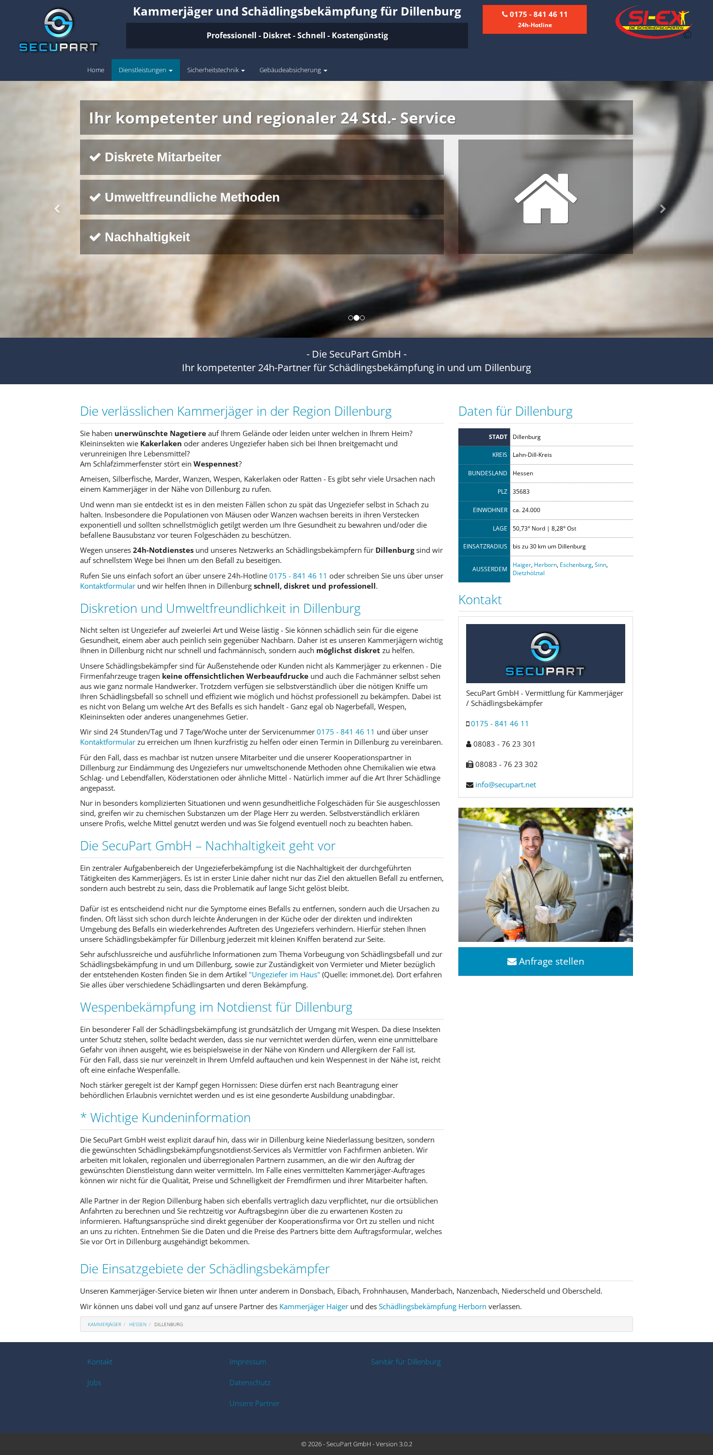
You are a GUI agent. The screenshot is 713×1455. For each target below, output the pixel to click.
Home (95, 69)
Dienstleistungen (143, 69)
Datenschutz (250, 1382)
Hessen (137, 1324)
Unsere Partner (254, 1403)
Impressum (247, 1361)
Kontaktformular (107, 586)
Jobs (94, 1382)
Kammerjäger (104, 1324)
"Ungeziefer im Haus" (284, 974)
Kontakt (100, 1361)
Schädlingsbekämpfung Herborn (432, 1306)
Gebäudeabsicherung (291, 69)
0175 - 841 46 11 (298, 575)
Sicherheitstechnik (213, 69)
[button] (53, 209)
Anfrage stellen (550, 961)
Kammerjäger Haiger (313, 1306)
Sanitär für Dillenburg (406, 1361)
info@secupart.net (505, 784)
